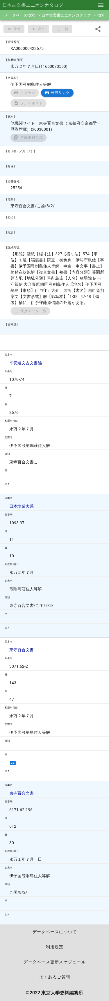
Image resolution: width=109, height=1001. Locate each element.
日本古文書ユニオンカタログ (67, 15)
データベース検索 (20, 15)
